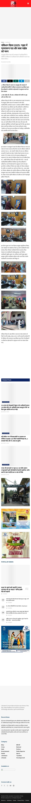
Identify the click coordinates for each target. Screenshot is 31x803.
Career (14, 800)
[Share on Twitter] (10, 81)
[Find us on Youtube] (10, 786)
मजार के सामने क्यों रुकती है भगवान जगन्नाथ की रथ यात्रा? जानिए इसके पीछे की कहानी (11, 589)
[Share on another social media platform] (27, 81)
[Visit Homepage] (13, 3)
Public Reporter (20, 751)
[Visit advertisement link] (15, 362)
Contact (27, 800)
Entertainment (5, 751)
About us (3, 800)
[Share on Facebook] (4, 81)
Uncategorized (20, 757)
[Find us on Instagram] (7, 786)
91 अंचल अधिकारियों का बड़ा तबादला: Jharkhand (16, 606)
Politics (18, 749)
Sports (18, 753)
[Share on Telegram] (21, 81)
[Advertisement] (15, 23)
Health (3, 753)
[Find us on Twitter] (4, 786)
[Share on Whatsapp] (15, 81)
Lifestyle (3, 757)
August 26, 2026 (5, 474)
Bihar (2, 745)
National (18, 747)
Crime (3, 747)
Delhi (2, 749)
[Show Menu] (28, 3)
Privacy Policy (21, 800)
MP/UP (18, 745)
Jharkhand (7, 42)
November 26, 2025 (5, 62)
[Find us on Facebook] (1, 786)
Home (2, 42)
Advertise (9, 800)
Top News (19, 755)
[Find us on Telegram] (13, 786)
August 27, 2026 (5, 411)
